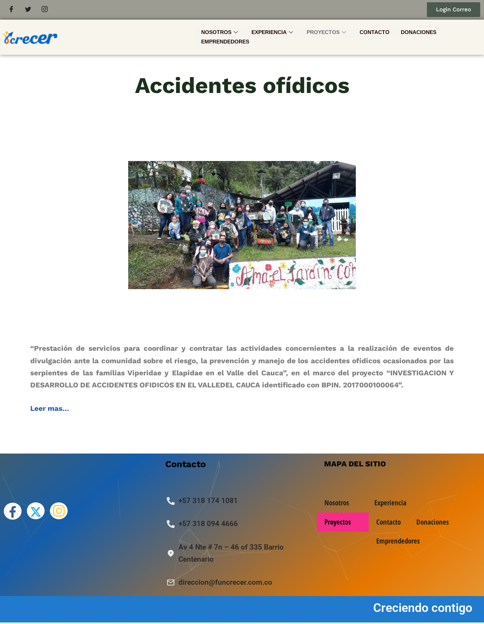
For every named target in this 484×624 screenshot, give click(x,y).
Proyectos (323, 32)
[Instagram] (44, 9)
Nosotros (216, 32)
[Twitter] (28, 9)
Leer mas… (49, 408)
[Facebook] (11, 9)
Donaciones (418, 32)
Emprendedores (225, 42)
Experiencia (269, 32)
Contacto (374, 32)
